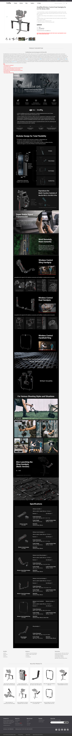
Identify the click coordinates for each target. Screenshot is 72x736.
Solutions (21, 3)
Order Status (29, 723)
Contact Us (6, 718)
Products (15, 3)
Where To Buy (49, 0)
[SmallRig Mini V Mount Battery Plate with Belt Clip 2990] (23, 675)
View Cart (28, 720)
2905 (13, 61)
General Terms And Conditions (38, 734)
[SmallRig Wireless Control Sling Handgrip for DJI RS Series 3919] (63, 675)
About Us (17, 718)
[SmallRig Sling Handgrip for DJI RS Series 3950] (36, 693)
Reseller (40, 718)
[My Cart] (66, 3)
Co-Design (39, 3)
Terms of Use (28, 734)
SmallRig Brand (17, 720)
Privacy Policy (20, 734)
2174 (15, 61)
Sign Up (66, 722)
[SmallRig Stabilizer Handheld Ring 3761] (49, 675)
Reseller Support (41, 721)
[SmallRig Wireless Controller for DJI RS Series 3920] (9, 693)
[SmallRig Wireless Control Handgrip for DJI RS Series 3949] (23, 693)
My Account (29, 718)
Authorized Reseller (41, 720)
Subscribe (52, 718)
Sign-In (28, 721)
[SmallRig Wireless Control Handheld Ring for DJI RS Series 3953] (49, 693)
